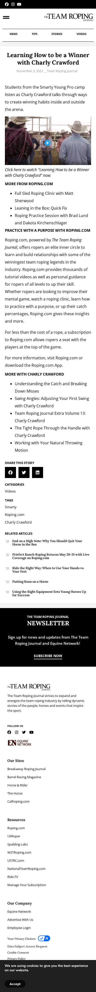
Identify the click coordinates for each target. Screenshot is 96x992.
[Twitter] (24, 732)
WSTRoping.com (19, 852)
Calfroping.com (18, 801)
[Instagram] (13, 4)
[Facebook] (7, 4)
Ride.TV (12, 877)
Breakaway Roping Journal (26, 769)
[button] (10, 472)
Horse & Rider (17, 785)
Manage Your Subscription (26, 885)
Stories (56, 34)
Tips (34, 34)
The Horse (14, 793)
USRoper (13, 836)
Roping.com (16, 240)
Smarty (46, 87)
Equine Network (19, 911)
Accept (15, 984)
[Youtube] (19, 4)
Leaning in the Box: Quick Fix (41, 208)
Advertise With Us (20, 919)
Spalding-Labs (17, 844)
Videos (81, 34)
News (13, 34)
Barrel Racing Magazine (24, 777)
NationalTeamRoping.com (26, 868)
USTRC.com (15, 860)
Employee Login (19, 928)
